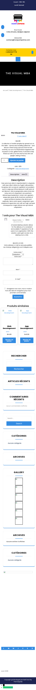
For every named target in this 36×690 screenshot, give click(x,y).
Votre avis (18, 257)
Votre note (18, 252)
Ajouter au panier (17, 160)
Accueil (5, 90)
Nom (18, 269)
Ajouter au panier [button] (9, 340)
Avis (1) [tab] (24, 174)
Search (19, 423)
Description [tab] (14, 174)
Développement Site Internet (18, 642)
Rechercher (19, 355)
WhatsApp (9, 687)
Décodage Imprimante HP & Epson (18, 637)
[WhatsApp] (4, 687)
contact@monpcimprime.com (18, 40)
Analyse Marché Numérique (18, 639)
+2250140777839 (11, 53)
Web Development (15, 90)
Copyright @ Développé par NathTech (17, 680)
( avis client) (22, 136)
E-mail (18, 279)
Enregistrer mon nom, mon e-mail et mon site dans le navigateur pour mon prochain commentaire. (18, 291)
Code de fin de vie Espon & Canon (18, 634)
